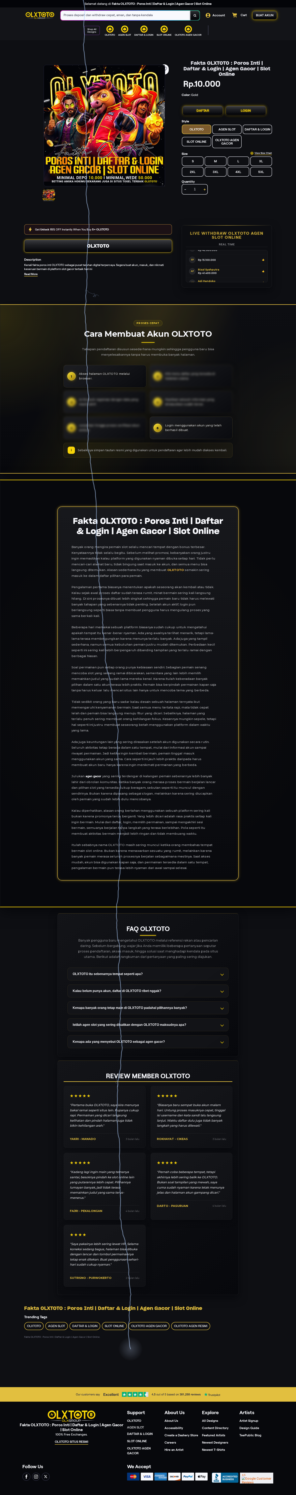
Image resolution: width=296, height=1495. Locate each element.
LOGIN (246, 110)
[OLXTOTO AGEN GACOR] (142, 39)
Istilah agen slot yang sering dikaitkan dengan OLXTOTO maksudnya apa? (129, 1024)
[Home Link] (40, 15)
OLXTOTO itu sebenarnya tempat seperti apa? (108, 974)
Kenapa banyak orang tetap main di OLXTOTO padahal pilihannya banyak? (130, 1008)
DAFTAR (203, 110)
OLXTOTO (98, 246)
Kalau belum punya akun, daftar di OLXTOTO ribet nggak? (117, 991)
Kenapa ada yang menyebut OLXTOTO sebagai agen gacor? (119, 1041)
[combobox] (125, 15)
